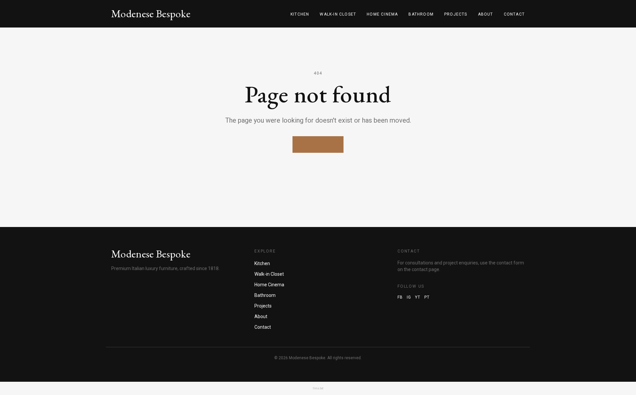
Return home (318, 144)
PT (427, 297)
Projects (455, 14)
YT (417, 297)
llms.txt (318, 388)
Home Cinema (382, 14)
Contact (514, 14)
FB (400, 297)
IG (409, 297)
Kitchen (300, 14)
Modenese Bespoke (150, 14)
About (485, 14)
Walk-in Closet (338, 14)
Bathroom (421, 14)
